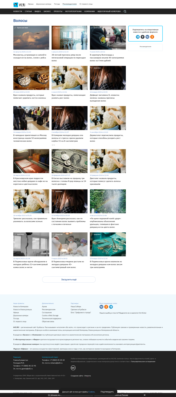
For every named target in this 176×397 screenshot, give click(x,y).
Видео (38, 11)
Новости (17, 11)
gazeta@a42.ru (27, 369)
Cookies (91, 392)
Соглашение (47, 312)
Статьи (28, 11)
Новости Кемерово (20, 306)
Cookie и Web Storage (50, 315)
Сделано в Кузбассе (78, 309)
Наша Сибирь (76, 306)
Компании (89, 11)
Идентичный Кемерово (109, 11)
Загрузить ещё (69, 279)
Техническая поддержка (51, 318)
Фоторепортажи (73, 11)
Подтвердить (107, 392)
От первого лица (85, 4)
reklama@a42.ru (56, 363)
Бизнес (47, 11)
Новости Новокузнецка (22, 309)
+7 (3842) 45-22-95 (28, 366)
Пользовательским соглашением (143, 362)
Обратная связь (48, 321)
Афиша (30, 4)
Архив (44, 306)
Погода (57, 4)
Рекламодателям (70, 4)
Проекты (58, 11)
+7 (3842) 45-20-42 (57, 360)
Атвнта (87, 376)
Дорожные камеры (43, 4)
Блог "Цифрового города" (81, 312)
